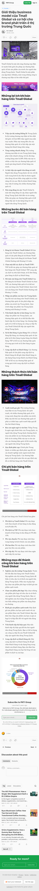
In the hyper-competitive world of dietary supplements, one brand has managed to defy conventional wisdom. (14, 800)
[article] (19, 798)
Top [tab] (4, 786)
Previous (8, 747)
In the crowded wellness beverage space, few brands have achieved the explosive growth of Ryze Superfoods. (15, 819)
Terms (26, 875)
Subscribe (27, 3)
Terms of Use (29, 722)
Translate (6, 8)
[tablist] (10, 761)
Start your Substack (14, 882)
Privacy (21, 875)
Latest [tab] (9, 786)
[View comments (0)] (11, 37)
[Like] (3, 825)
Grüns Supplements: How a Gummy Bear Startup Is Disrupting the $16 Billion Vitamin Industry (13, 832)
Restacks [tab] (15, 761)
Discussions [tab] (17, 786)
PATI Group (9, 31)
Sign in (35, 3)
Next (32, 747)
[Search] (35, 786)
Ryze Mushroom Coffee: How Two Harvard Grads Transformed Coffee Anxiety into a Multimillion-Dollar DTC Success (14, 813)
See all (5, 849)
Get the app (29, 882)
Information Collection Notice (21, 724)
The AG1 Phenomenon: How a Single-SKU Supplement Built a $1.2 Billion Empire (15, 793)
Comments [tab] (6, 761)
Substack (10, 887)
